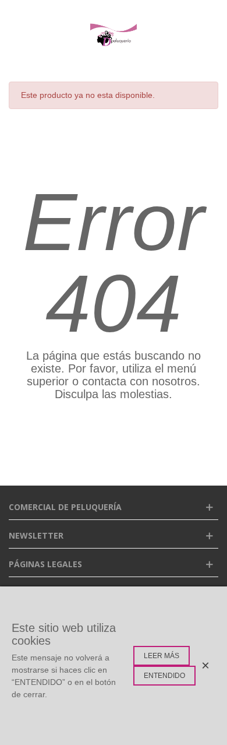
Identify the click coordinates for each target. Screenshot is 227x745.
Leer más (161, 656)
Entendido (164, 676)
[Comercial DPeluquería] (113, 35)
